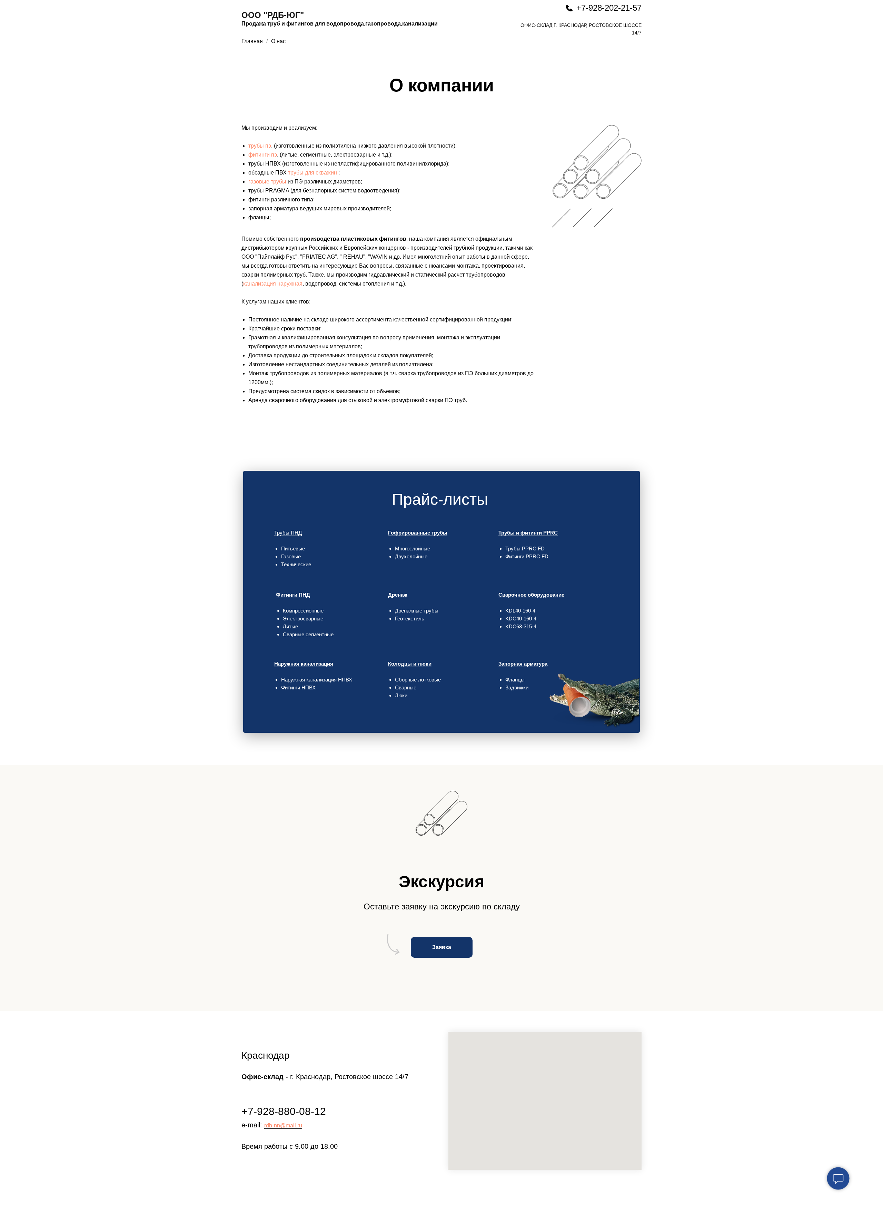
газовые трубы (267, 182)
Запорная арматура (522, 664)
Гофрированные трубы (417, 533)
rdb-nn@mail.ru (283, 1125)
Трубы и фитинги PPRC (528, 533)
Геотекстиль (409, 618)
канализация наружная (272, 284)
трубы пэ (259, 146)
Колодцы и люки (409, 664)
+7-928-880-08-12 (283, 1111)
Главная (252, 41)
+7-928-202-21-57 (609, 7)
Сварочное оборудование (531, 595)
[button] (442, 947)
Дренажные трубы (416, 611)
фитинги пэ (262, 155)
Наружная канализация (303, 664)
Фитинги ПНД (293, 595)
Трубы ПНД (288, 533)
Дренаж (397, 595)
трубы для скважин (312, 173)
